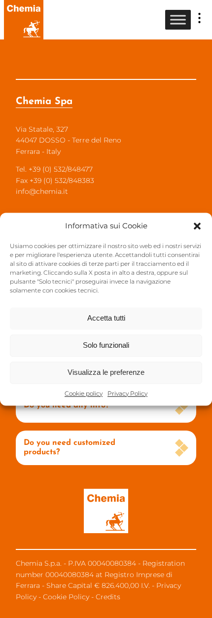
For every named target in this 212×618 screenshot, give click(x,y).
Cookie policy (84, 393)
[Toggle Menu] (178, 19)
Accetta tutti (106, 318)
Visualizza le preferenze (106, 372)
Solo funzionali (106, 345)
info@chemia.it (42, 191)
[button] (197, 226)
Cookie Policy (66, 596)
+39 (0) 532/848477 (61, 169)
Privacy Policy (127, 393)
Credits (108, 596)
